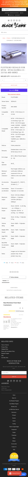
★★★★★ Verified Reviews (12, 13)
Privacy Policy (4, 347)
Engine (14, 432)
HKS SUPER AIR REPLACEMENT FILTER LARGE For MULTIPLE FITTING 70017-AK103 (7, 327)
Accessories (14, 443)
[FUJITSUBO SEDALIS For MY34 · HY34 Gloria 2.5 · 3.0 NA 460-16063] (14, 53)
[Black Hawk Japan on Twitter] (9, 20)
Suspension (14, 429)
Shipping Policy (4, 349)
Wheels (14, 441)
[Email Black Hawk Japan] (19, 20)
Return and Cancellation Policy (8, 351)
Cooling (14, 423)
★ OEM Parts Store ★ (14, 409)
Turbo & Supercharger (14, 426)
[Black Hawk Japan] (14, 25)
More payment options (14, 94)
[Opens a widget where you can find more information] (22, 474)
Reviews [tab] (5, 280)
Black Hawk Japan (9, 463)
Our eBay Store (4, 357)
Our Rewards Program (14, 400)
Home (14, 395)
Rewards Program (5, 353)
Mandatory (7, 317)
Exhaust (14, 415)
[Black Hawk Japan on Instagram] (17, 20)
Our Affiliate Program (14, 403)
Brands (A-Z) (14, 406)
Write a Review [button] (14, 277)
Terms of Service (5, 344)
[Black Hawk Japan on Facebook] (11, 20)
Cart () (11, 15)
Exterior (14, 418)
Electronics (14, 412)
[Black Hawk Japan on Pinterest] (14, 20)
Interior (14, 420)
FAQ (2, 355)
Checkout (17, 15)
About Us (14, 398)
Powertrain (14, 435)
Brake (14, 438)
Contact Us (14, 446)
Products (9, 38)
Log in (21, 13)
